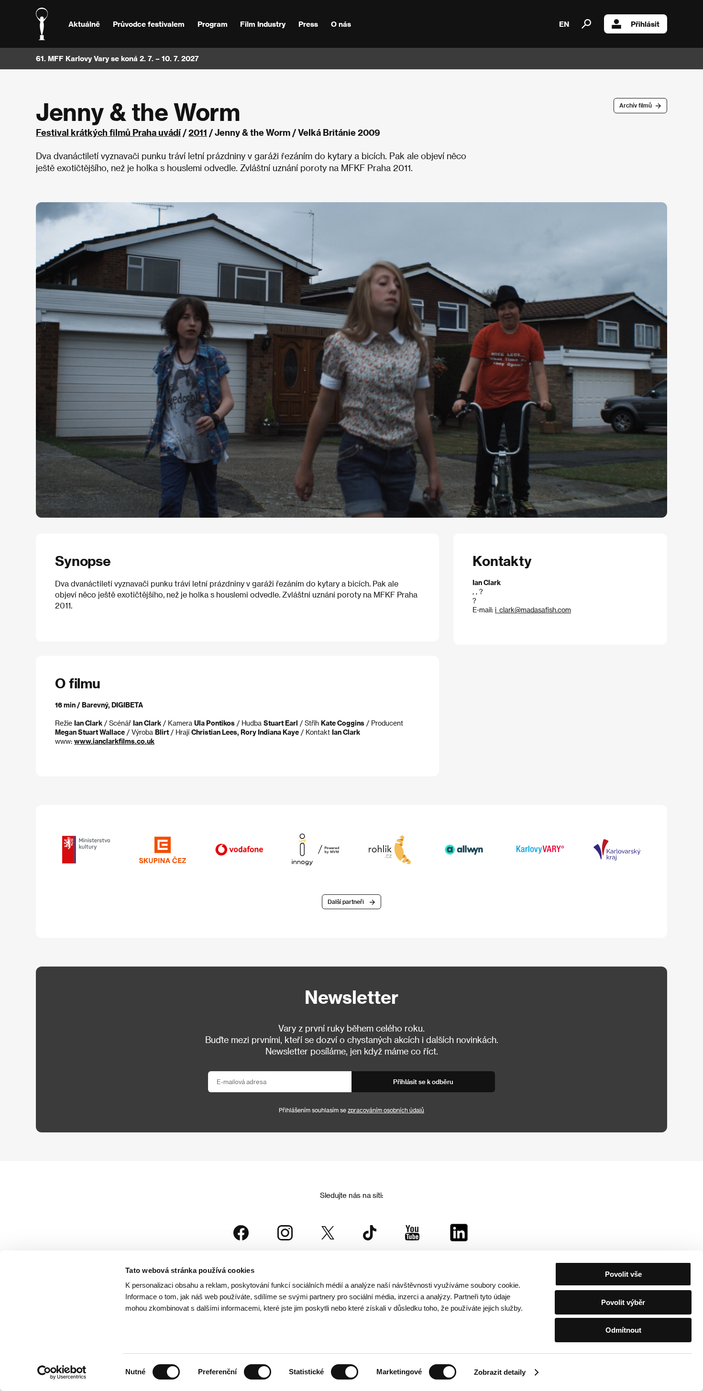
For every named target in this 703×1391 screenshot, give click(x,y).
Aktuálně (84, 24)
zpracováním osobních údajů (386, 1110)
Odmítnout (623, 1330)
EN (564, 24)
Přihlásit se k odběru (423, 1081)
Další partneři (346, 901)
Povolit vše (623, 1274)
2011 (197, 132)
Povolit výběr (623, 1302)
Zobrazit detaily (500, 1372)
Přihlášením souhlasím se (351, 1110)
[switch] (257, 1372)
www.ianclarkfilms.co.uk (114, 741)
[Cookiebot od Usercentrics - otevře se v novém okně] (62, 1372)
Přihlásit (645, 24)
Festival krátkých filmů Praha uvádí (108, 132)
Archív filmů (635, 105)
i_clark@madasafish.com (533, 610)
